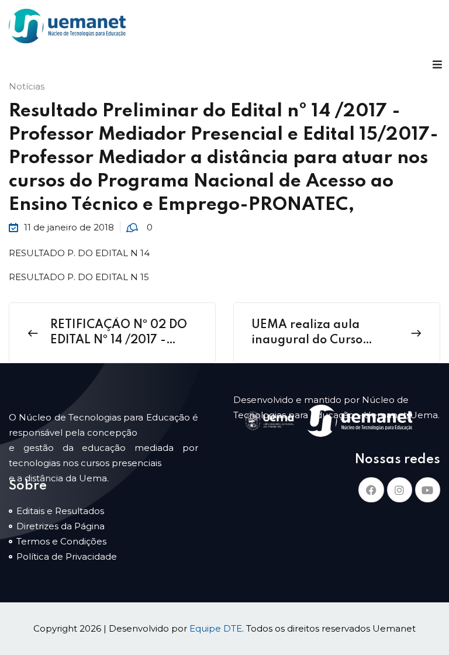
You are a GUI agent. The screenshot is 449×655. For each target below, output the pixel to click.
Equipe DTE (215, 628)
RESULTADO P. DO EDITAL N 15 (79, 276)
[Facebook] (371, 489)
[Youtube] (427, 489)
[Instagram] (399, 489)
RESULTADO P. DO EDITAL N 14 (79, 252)
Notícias (26, 86)
